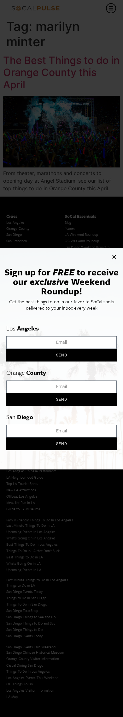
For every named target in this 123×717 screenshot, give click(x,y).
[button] (114, 256)
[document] (61, 358)
